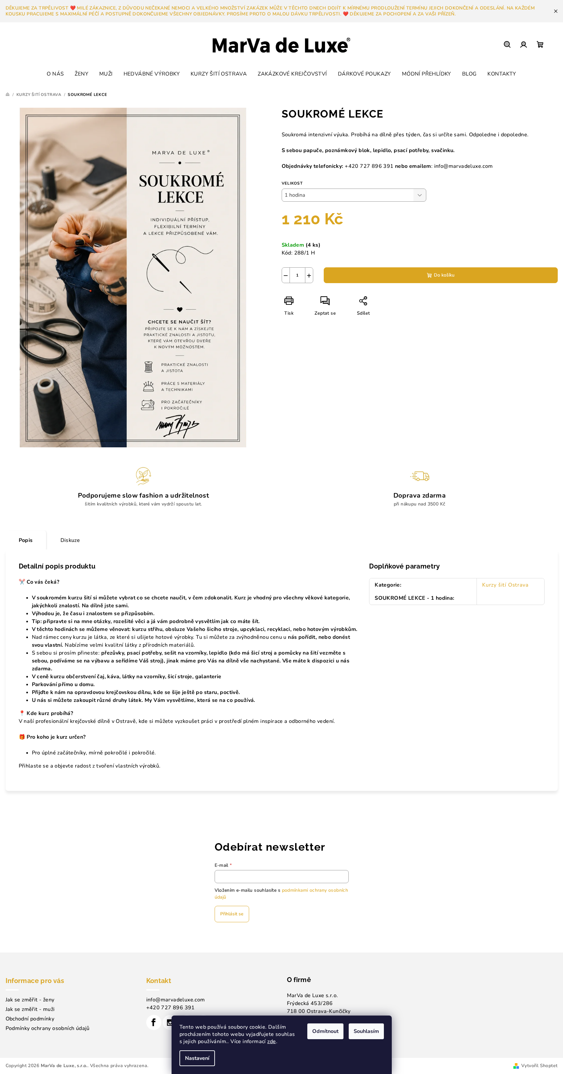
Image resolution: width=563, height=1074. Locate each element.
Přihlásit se (232, 914)
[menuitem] (55, 73)
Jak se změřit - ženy (30, 999)
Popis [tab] (26, 540)
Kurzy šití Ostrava (505, 585)
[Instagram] (170, 1022)
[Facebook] (153, 1022)
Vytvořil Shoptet (539, 1066)
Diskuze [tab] (70, 540)
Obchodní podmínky (30, 1018)
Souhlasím (366, 1031)
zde (271, 1041)
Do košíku (444, 275)
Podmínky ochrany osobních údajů (48, 1028)
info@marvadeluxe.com (175, 999)
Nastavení (197, 1058)
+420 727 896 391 (170, 1007)
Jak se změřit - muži (30, 1009)
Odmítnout (325, 1031)
